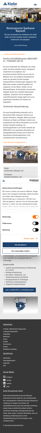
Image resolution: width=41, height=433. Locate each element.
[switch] (36, 223)
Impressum (6, 363)
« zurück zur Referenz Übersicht (14, 54)
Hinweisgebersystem (9, 360)
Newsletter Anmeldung (10, 349)
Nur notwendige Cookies (20, 251)
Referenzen (6, 336)
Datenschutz (6, 358)
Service (5, 339)
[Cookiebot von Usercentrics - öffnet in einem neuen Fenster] (29, 180)
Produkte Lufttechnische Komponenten (14, 329)
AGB (4, 365)
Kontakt (5, 341)
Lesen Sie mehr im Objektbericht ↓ (15, 142)
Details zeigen (29, 238)
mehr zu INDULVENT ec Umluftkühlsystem (19, 290)
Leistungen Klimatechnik (10, 331)
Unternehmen (7, 344)
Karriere (5, 346)
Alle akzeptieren (20, 245)
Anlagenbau (6, 334)
